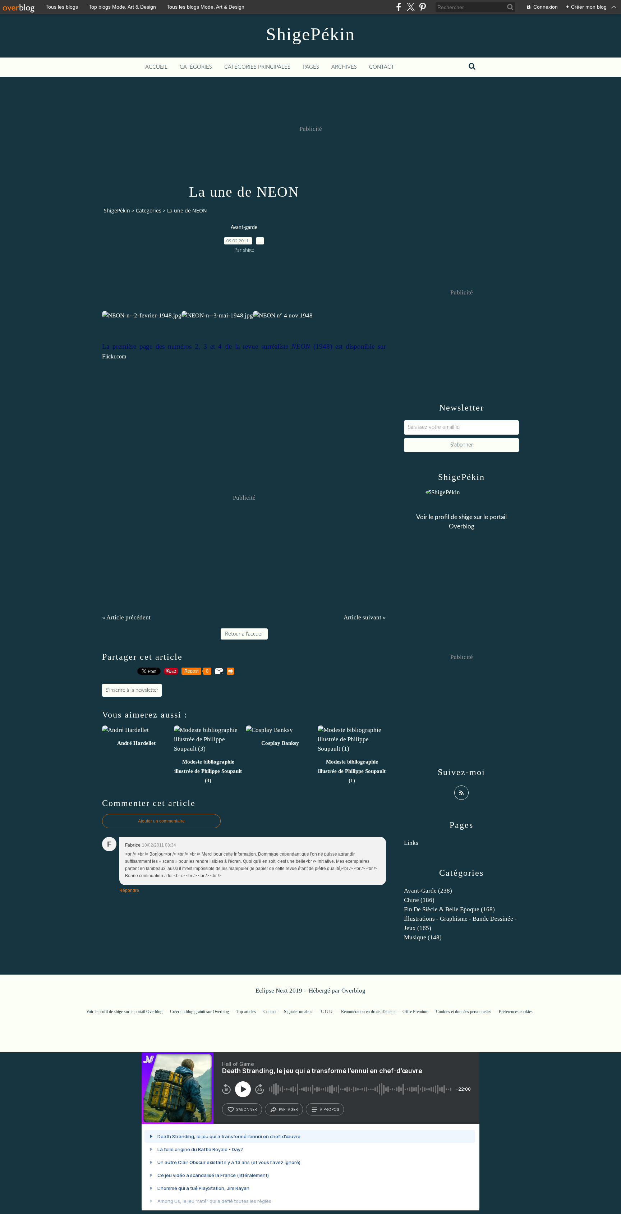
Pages (311, 67)
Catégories (196, 67)
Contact (381, 67)
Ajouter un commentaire (161, 821)
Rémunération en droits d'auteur (368, 1011)
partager (288, 1109)
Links (411, 842)
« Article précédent (126, 617)
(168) (449, 909)
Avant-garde (244, 227)
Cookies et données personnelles (463, 1011)
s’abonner (246, 1109)
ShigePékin (310, 34)
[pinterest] (422, 7)
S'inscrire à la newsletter (132, 690)
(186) (419, 900)
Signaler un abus (298, 1011)
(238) (428, 890)
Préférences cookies (516, 1011)
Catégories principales (257, 67)
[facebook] (398, 7)
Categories (148, 210)
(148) (423, 937)
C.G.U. (327, 1011)
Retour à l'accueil (244, 634)
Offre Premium (415, 1011)
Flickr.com (114, 356)
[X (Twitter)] (410, 7)
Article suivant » (365, 617)
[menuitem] (156, 67)
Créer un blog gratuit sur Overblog (199, 1011)
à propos (329, 1109)
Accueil (156, 67)
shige (466, 517)
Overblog (353, 990)
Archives (344, 67)
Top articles (246, 1011)
